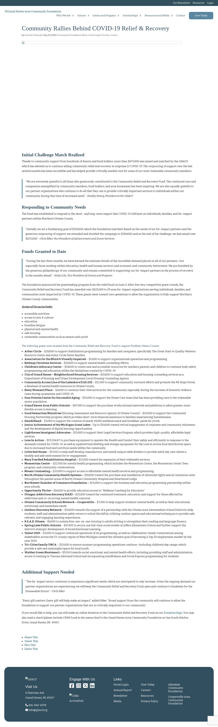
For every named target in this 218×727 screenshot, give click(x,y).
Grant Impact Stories (99, 35)
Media (117, 701)
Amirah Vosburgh (33, 35)
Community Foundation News (72, 35)
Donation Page (173, 612)
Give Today (201, 15)
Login (210, 3)
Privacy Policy (149, 701)
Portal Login (121, 684)
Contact (180, 16)
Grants (113, 35)
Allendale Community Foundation (175, 688)
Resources (199, 3)
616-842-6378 (37, 705)
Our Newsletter (181, 3)
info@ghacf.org (38, 710)
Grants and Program (104, 16)
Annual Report (123, 690)
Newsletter (120, 695)
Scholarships (130, 16)
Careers (146, 690)
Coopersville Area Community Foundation (179, 700)
